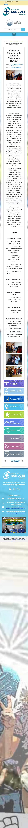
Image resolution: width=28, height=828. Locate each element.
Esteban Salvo (15, 66)
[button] (5, 461)
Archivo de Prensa (16, 67)
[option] (14, 461)
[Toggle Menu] (14, 34)
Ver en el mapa (18, 500)
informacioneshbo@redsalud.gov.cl (15, 508)
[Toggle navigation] (17, 2)
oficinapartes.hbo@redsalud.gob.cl (15, 513)
